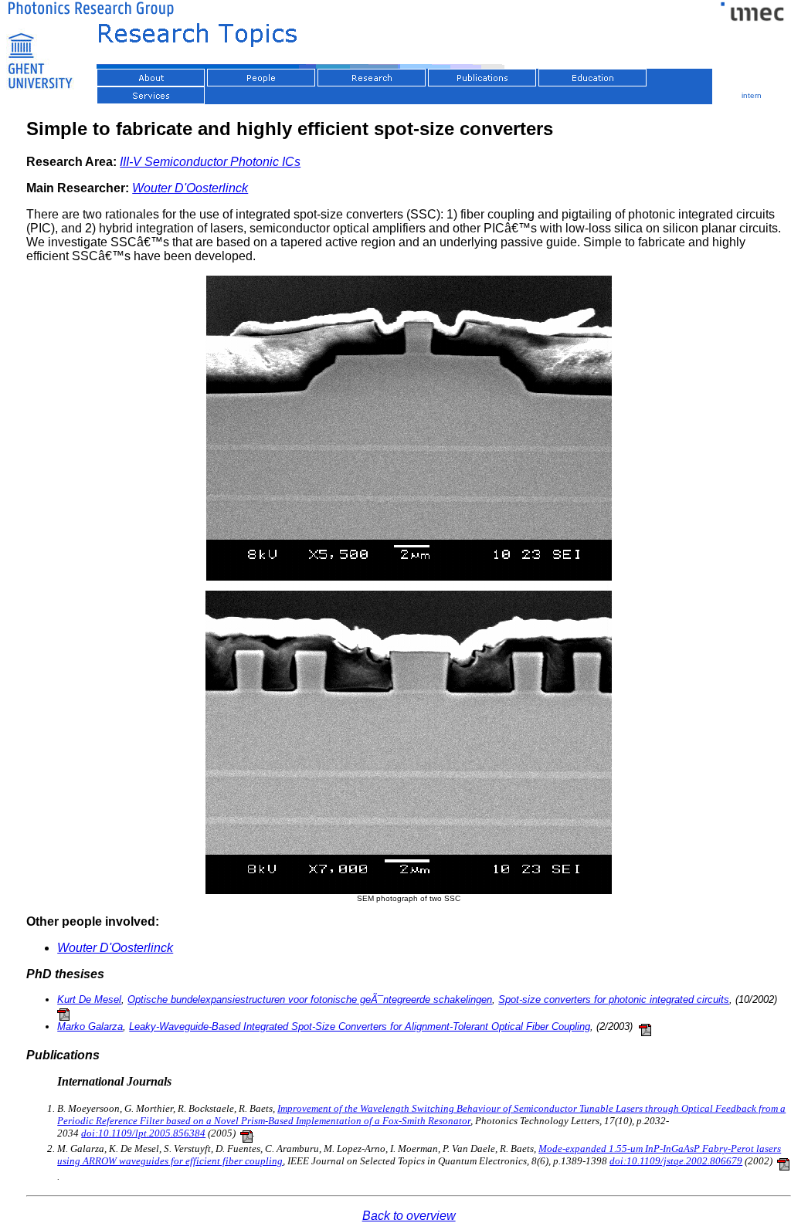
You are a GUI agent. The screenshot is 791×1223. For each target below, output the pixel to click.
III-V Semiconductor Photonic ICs (210, 161)
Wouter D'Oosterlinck (190, 188)
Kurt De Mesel (89, 999)
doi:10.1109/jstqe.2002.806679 (675, 1161)
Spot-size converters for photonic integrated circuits (613, 999)
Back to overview (409, 1215)
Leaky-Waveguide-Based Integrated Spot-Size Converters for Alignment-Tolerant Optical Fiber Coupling (359, 1026)
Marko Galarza (90, 1026)
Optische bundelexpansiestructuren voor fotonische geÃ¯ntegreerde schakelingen (309, 999)
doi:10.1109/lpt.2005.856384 (143, 1133)
